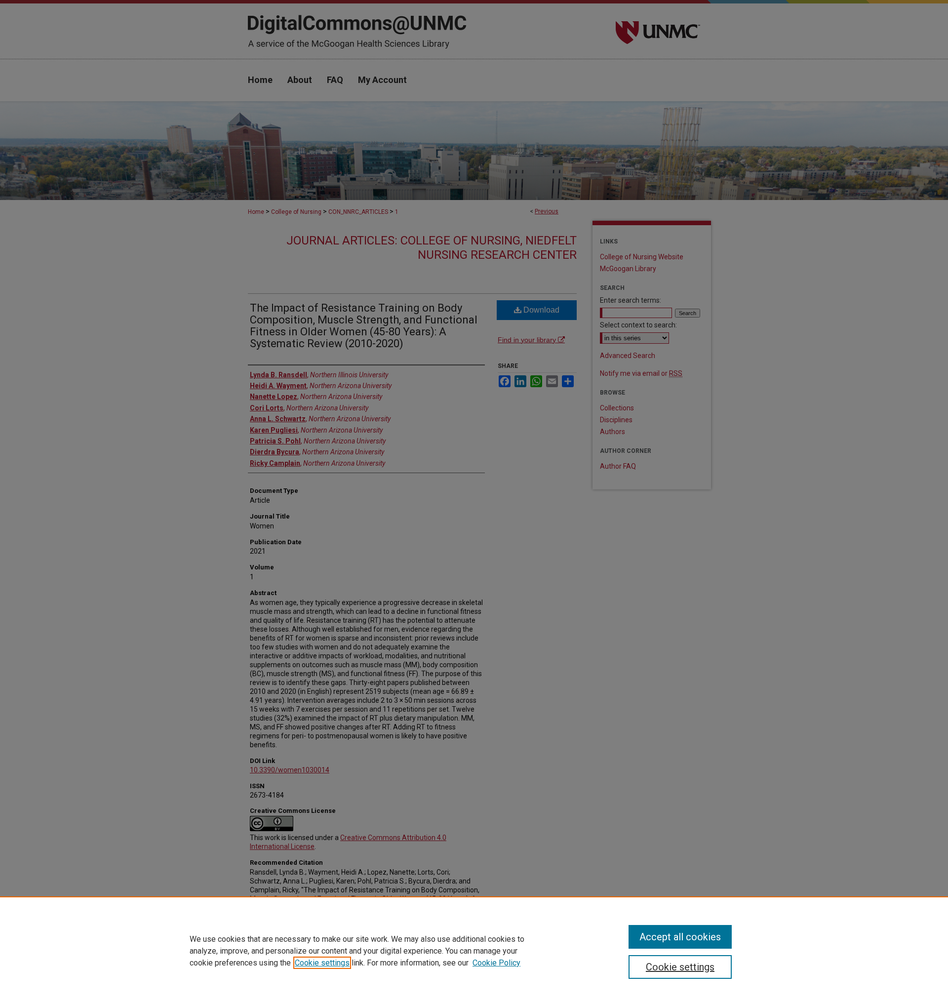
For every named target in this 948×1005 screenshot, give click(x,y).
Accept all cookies (680, 937)
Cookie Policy (496, 962)
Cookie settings (322, 962)
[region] (474, 950)
